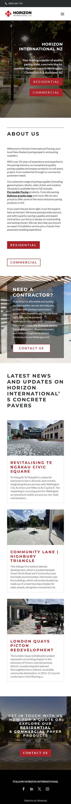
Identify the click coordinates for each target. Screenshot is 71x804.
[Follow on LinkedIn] (31, 789)
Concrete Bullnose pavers (41, 325)
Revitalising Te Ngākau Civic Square (31, 467)
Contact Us (31, 348)
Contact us (35, 753)
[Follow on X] (39, 789)
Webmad (42, 800)
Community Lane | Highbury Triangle (34, 556)
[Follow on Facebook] (23, 789)
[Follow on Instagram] (47, 789)
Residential (46, 81)
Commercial (46, 92)
